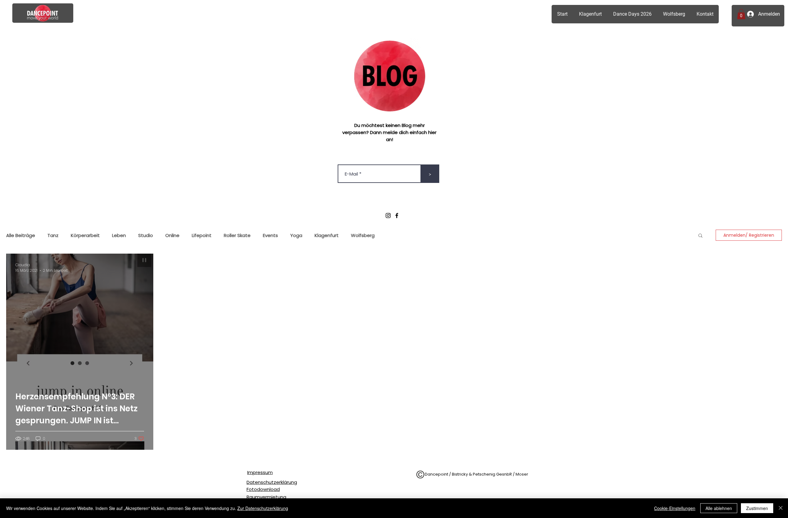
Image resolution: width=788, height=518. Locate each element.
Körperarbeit (85, 235)
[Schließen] (780, 508)
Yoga (296, 235)
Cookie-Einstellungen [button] (674, 508)
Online (172, 235)
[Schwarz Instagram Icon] (388, 215)
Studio (145, 235)
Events (270, 235)
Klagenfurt (327, 235)
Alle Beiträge (20, 235)
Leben (119, 235)
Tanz (52, 235)
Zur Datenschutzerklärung (262, 508)
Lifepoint (201, 235)
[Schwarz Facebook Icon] (396, 215)
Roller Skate (237, 235)
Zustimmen (757, 508)
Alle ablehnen (719, 508)
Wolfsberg (363, 235)
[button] (741, 14)
